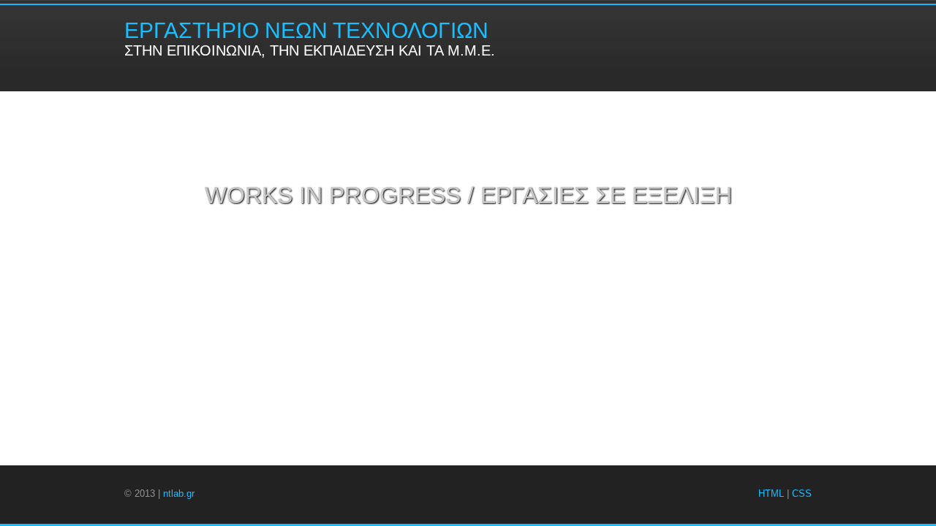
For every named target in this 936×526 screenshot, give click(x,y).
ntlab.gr (179, 493)
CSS (802, 493)
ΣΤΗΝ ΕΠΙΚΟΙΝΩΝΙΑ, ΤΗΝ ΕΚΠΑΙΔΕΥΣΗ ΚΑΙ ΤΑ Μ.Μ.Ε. (309, 50)
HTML (771, 493)
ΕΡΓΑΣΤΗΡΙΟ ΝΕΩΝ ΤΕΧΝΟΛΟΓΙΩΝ (306, 30)
